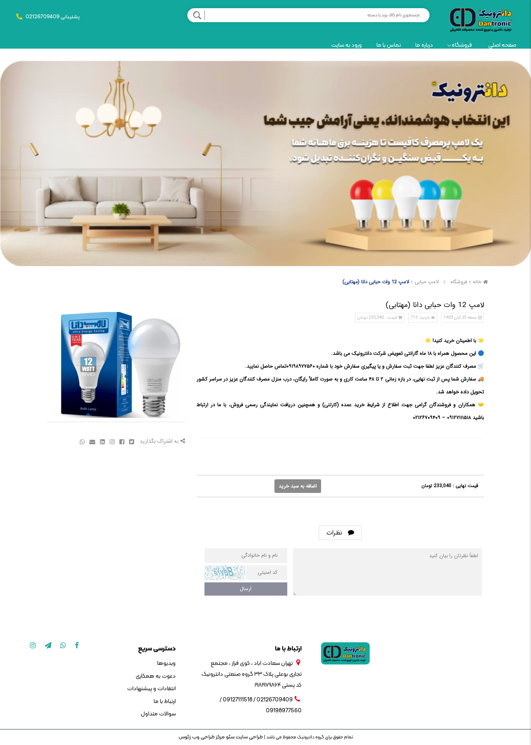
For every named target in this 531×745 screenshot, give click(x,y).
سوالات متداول (158, 714)
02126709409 (42, 17)
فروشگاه (462, 45)
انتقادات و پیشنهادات (151, 688)
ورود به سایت (346, 45)
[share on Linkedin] (102, 441)
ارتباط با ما (164, 701)
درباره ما (424, 45)
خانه (477, 282)
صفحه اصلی (502, 45)
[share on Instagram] (111, 441)
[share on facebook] (121, 441)
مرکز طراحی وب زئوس (201, 737)
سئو (229, 737)
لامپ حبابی (426, 282)
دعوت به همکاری (155, 676)
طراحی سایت (248, 737)
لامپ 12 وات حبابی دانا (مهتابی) (375, 282)
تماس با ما (388, 45)
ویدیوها (166, 663)
